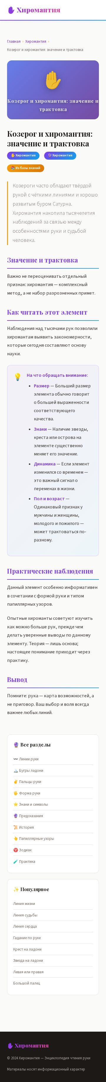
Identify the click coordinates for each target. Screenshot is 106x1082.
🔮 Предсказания (28, 816)
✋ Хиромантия (33, 9)
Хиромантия (35, 41)
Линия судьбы (25, 915)
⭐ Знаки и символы (30, 804)
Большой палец (26, 983)
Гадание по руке (27, 938)
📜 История (23, 827)
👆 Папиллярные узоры (33, 838)
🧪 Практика (24, 861)
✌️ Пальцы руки (27, 781)
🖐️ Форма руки (26, 793)
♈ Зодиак (22, 850)
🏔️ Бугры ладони (28, 770)
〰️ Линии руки (26, 759)
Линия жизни (24, 903)
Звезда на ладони (28, 960)
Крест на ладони (27, 949)
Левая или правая (28, 972)
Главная (14, 41)
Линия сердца (25, 926)
